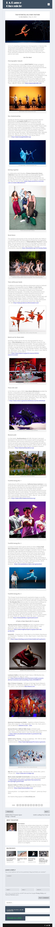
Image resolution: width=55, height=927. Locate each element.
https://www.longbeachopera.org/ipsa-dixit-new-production (25, 630)
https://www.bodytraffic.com (33, 83)
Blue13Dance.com (29, 686)
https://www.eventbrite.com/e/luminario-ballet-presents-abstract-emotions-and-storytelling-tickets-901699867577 (26, 678)
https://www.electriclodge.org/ (25, 773)
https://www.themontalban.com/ (23, 788)
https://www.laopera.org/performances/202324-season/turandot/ (23, 354)
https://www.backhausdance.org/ (24, 448)
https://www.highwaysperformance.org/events (31, 742)
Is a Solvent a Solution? (11, 859)
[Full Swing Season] (33, 854)
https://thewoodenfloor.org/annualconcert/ (25, 617)
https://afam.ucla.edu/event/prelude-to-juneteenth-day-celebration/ (25, 734)
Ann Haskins (24, 17)
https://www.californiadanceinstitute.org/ (23, 498)
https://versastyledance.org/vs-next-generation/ (28, 564)
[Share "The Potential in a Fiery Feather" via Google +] (23, 805)
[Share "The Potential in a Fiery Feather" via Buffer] (33, 805)
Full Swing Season (31, 859)
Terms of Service (10, 895)
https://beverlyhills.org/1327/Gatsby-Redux (34, 248)
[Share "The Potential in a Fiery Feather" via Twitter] (20, 805)
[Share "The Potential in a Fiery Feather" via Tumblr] (25, 805)
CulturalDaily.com (30, 796)
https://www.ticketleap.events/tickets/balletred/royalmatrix (28, 639)
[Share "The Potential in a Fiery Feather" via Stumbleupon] (36, 805)
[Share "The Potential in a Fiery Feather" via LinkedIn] (31, 805)
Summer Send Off (22, 859)
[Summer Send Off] (22, 854)
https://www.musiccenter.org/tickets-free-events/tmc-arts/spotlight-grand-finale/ (24, 780)
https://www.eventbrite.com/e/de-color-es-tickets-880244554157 (26, 181)
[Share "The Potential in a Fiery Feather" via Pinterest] (28, 805)
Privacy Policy (40, 893)
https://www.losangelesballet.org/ (21, 137)
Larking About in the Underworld (43, 860)
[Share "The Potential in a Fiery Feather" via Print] (41, 805)
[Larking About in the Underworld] (43, 854)
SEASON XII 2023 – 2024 (25, 725)
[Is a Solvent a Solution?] (11, 854)
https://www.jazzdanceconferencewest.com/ (26, 303)
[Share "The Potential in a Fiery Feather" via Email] (39, 805)
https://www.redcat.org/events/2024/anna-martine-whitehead (27, 400)
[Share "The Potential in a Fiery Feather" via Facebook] (17, 805)
